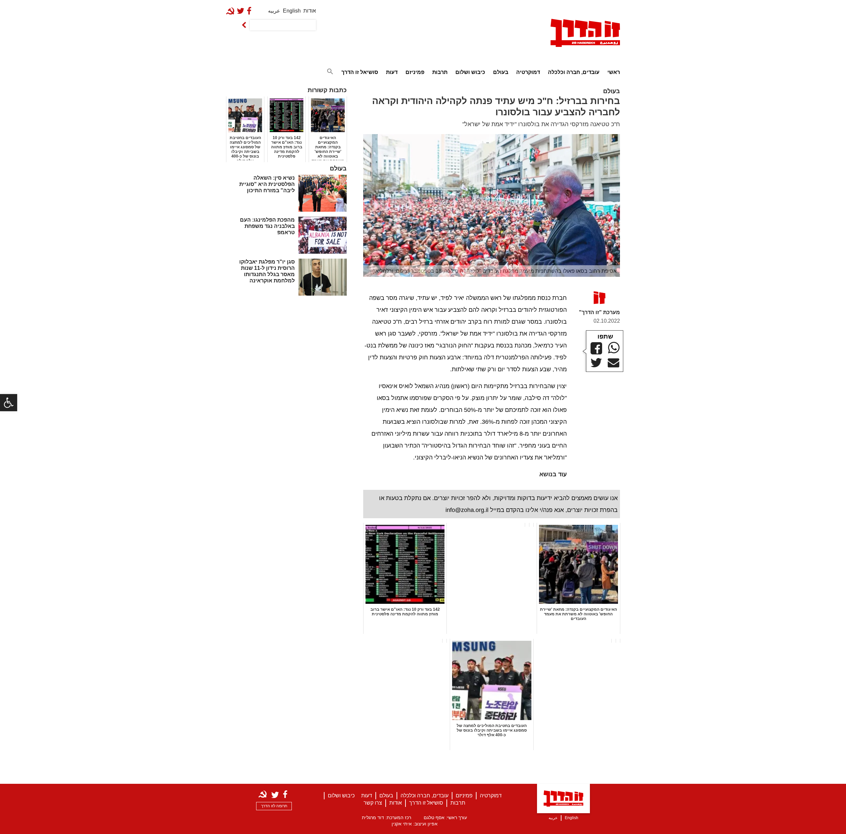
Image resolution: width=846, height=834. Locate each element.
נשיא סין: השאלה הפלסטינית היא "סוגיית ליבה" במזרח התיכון (267, 184)
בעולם (500, 72)
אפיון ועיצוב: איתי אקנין (415, 823)
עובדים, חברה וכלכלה (573, 72)
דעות (392, 72)
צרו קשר (373, 803)
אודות (309, 11)
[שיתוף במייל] (613, 363)
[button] (8, 402)
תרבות (439, 72)
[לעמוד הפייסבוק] (250, 11)
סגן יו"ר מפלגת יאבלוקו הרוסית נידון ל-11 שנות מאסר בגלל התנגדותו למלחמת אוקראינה (267, 271)
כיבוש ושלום (470, 72)
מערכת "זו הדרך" (599, 312)
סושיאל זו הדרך (359, 72)
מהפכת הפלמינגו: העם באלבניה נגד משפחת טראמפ (267, 226)
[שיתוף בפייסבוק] (596, 348)
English (292, 11)
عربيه (274, 11)
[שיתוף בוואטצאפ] (614, 347)
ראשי (613, 72)
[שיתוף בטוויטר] (596, 362)
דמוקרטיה (528, 72)
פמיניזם (414, 72)
